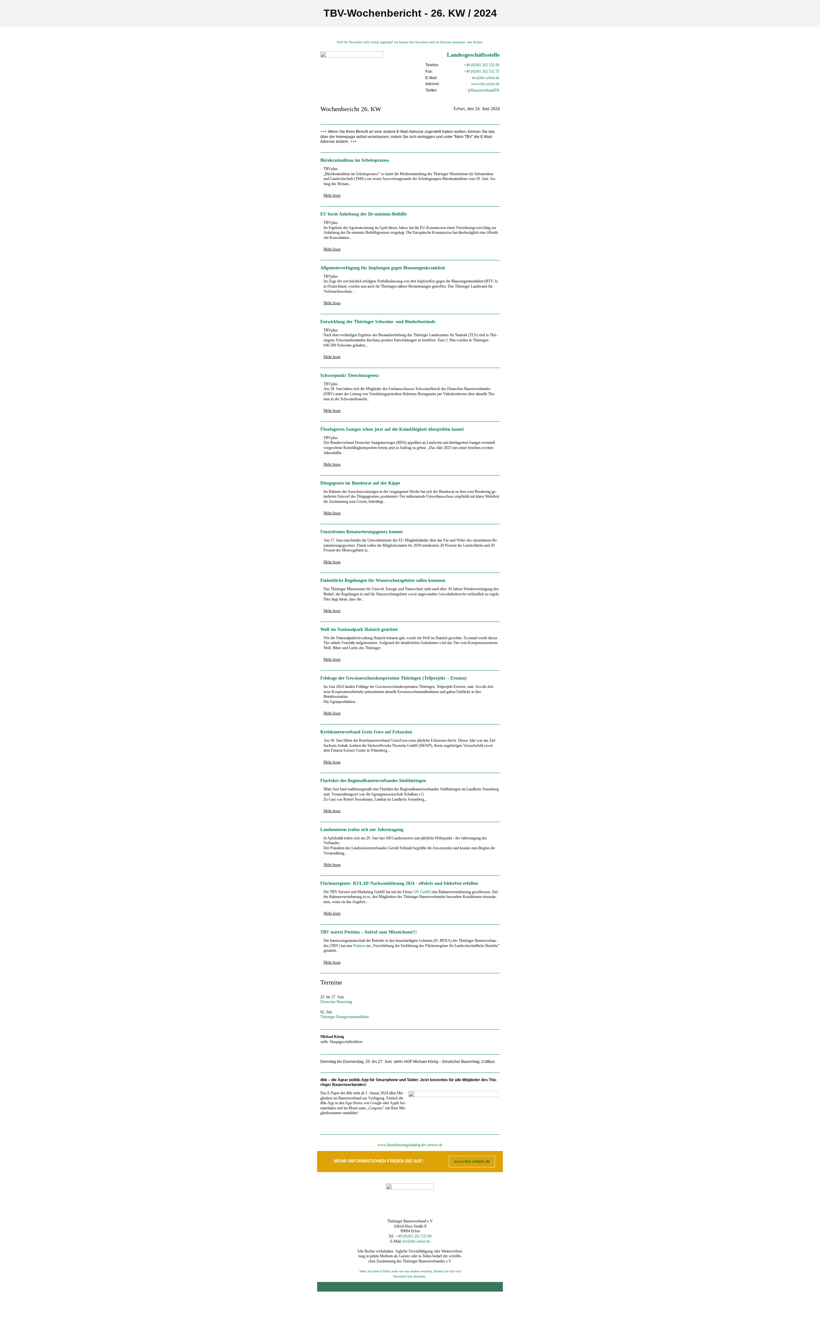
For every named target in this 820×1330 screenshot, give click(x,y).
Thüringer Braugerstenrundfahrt (344, 1017)
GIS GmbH (421, 892)
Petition (359, 945)
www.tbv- (479, 84)
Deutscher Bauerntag (336, 1002)
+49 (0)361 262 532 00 (481, 65)
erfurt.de (493, 84)
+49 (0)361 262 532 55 (481, 71)
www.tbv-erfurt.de (472, 1161)
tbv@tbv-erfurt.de (485, 78)
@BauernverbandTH (483, 90)
